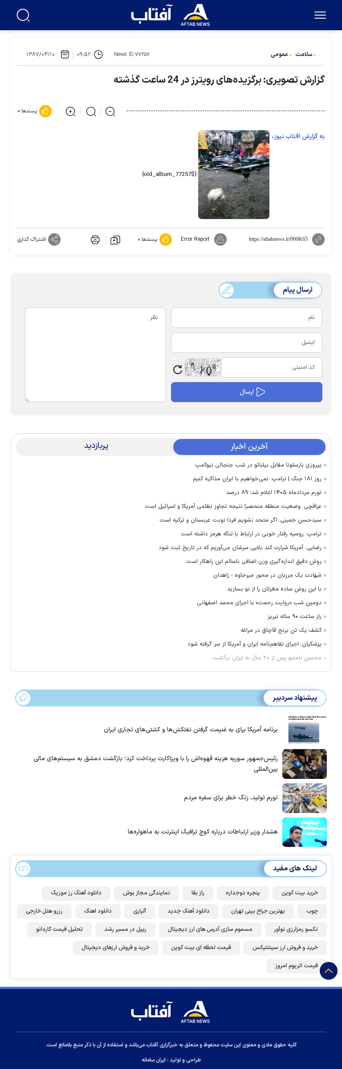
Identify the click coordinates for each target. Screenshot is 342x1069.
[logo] (172, 14)
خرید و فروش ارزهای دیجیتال (115, 947)
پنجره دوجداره (243, 893)
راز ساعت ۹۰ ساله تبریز (295, 616)
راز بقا (197, 893)
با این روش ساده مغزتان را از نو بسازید (274, 589)
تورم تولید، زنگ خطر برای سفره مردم (231, 797)
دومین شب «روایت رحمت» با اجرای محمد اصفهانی (259, 602)
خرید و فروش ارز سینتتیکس (285, 947)
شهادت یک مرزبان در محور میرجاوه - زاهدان (267, 575)
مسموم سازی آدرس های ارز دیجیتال (210, 929)
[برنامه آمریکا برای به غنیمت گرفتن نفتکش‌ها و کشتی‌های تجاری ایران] (302, 729)
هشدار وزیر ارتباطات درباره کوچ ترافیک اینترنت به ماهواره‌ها (203, 832)
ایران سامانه (154, 1060)
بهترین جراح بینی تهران (258, 911)
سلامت (304, 54)
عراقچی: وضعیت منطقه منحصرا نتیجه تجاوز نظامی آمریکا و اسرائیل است (233, 506)
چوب (312, 911)
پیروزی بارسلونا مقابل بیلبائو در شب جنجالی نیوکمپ (258, 465)
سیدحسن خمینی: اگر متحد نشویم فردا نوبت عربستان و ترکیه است (240, 520)
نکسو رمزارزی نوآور (296, 929)
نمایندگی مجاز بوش (146, 893)
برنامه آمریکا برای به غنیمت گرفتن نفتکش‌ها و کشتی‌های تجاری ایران (191, 729)
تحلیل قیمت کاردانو (59, 929)
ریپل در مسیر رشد (125, 929)
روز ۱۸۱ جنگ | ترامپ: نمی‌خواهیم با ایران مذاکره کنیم (257, 479)
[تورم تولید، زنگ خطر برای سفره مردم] (302, 797)
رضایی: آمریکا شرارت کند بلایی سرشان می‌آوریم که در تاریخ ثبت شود (240, 547)
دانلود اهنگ (98, 911)
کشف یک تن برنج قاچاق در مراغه (281, 630)
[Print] (94, 239)
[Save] (115, 239)
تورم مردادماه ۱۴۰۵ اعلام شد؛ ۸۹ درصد (274, 492)
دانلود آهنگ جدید (188, 911)
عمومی (279, 54)
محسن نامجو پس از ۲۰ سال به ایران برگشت (267, 658)
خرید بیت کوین (299, 893)
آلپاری (139, 911)
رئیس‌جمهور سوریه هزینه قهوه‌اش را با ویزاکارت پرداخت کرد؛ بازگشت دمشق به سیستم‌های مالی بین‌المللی (155, 764)
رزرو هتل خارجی (44, 911)
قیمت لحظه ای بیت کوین (201, 947)
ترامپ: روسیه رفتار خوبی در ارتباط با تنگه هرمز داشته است (251, 534)
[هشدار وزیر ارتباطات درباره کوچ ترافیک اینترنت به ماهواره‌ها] (302, 831)
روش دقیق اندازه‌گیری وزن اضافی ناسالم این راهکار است (254, 561)
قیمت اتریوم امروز (296, 965)
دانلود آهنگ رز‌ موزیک (76, 893)
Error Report (195, 239)
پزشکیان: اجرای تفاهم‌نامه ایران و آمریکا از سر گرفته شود (254, 644)
